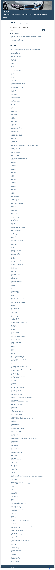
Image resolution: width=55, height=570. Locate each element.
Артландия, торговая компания (17, 240)
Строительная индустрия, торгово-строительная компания (22, 502)
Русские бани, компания (16, 459)
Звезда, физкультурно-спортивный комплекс (19, 318)
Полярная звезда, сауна (16, 431)
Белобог (12, 267)
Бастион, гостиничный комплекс (17, 264)
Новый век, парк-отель (15, 407)
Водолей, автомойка (15, 279)
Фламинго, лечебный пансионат (17, 530)
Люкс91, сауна (14, 360)
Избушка (13, 320)
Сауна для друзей (14, 462)
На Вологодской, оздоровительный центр (19, 388)
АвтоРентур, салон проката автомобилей (19, 158)
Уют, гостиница (14, 524)
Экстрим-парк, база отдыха (16, 553)
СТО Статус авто (14, 496)
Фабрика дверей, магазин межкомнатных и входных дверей (22, 526)
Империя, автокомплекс (15, 323)
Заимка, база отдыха (15, 313)
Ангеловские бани (14, 234)
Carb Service (13, 66)
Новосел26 (13, 405)
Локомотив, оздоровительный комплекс (18, 359)
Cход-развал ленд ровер (16, 70)
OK (49, 568)
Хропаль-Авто (14, 537)
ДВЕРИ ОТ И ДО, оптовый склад (17, 298)
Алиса (12, 226)
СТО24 (12, 497)
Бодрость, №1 (14, 271)
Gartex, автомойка (14, 81)
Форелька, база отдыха (15, 531)
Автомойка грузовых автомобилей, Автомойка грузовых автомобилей (24, 145)
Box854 (12, 63)
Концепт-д (13, 337)
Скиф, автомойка (14, 479)
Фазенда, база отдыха (15, 527)
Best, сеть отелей (14, 61)
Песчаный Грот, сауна (15, 422)
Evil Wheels (13, 76)
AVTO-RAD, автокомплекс (16, 56)
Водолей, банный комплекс (16, 281)
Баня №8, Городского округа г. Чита (18, 260)
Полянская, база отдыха (16, 429)
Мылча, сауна (14, 386)
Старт (12, 486)
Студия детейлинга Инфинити (17, 504)
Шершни (13, 541)
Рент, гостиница (14, 455)
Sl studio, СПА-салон (15, 105)
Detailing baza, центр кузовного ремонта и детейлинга (21, 71)
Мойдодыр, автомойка (15, 377)
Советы (31, 14)
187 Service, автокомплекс (16, 47)
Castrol (12, 67)
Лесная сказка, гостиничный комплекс (18, 347)
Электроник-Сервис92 (15, 555)
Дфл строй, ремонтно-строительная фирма (19, 309)
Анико (12, 237)
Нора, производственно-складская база (19, 408)
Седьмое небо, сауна (15, 473)
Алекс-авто (13, 223)
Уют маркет (13, 523)
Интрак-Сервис (14, 326)
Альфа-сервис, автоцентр (16, 230)
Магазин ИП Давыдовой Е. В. (16, 364)
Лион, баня (13, 353)
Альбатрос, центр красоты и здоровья (18, 227)
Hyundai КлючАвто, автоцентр (17, 87)
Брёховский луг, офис (15, 274)
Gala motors (13, 80)
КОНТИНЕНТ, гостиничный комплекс (18, 336)
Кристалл (13, 343)
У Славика (13, 516)
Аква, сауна (13, 219)
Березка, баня (14, 268)
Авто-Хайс (13, 115)
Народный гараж (14, 395)
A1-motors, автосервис (15, 53)
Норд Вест (13, 410)
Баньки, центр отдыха (15, 254)
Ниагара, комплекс (15, 400)
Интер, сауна (13, 325)
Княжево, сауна (14, 333)
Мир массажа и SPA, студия (16, 374)
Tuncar (12, 107)
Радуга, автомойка (14, 444)
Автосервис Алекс (14, 197)
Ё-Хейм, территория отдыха (16, 311)
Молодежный (13, 380)
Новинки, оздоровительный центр (17, 404)
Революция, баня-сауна (15, 448)
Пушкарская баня (14, 441)
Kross (12, 88)
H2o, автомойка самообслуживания (18, 83)
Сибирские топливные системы (17, 475)
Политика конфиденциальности (17, 428)
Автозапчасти (14, 122)
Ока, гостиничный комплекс (16, 414)
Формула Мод (14, 533)
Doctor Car (13, 74)
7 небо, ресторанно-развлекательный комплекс (20, 52)
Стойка (12, 499)
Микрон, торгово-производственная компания (20, 371)
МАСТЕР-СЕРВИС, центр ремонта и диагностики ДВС (21, 369)
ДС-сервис (13, 306)
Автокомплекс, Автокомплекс (16, 128)
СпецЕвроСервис (14, 485)
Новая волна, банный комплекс (17, 403)
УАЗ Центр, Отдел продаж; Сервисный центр (20, 520)
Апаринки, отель (14, 238)
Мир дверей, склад (15, 373)
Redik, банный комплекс (15, 101)
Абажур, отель (14, 111)
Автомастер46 (14, 139)
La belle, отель (14, 91)
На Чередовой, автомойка (16, 391)
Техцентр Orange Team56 (16, 507)
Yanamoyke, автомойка (15, 108)
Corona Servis (13, 69)
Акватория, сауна (14, 221)
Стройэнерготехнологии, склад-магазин (19, 503)
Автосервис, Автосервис (16, 200)
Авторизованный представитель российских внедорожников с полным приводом (26, 39)
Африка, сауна (14, 244)
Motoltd (12, 95)
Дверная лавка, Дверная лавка (17, 299)
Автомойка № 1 (14, 144)
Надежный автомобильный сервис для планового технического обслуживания (26, 36)
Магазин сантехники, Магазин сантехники (19, 366)
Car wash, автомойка (15, 64)
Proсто (12, 100)
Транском (13, 512)
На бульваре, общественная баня (17, 387)
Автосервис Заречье (15, 199)
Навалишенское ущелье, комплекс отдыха (19, 393)
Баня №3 (13, 257)
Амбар (12, 233)
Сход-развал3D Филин (15, 506)
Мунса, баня (13, 383)
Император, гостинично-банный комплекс (19, 322)
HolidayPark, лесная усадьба (16, 84)
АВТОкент (13, 125)
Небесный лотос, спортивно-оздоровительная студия (21, 397)
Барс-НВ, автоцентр (15, 262)
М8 (11, 363)
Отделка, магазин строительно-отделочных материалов (22, 418)
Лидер (12, 349)
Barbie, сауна (13, 59)
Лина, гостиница (14, 352)
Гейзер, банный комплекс (16, 289)
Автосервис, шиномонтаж (16, 202)
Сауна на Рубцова (14, 463)
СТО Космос (13, 495)
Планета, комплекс (15, 424)
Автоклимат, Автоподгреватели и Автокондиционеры (21, 127)
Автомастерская (14, 141)
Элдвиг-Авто (13, 554)
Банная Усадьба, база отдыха (17, 251)
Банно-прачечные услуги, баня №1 (18, 253)
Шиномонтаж (13, 544)
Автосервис (13, 159)
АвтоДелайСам (14, 121)
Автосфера (13, 204)
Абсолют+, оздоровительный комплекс (18, 112)
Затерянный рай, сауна (15, 316)
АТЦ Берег (13, 243)
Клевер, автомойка (15, 332)
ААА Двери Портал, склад (16, 110)
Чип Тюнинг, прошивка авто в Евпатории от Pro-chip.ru (21, 540)
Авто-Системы (14, 114)
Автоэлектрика (44, 14)
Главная (4, 14)
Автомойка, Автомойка (15, 146)
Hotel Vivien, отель (14, 86)
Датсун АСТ (13, 295)
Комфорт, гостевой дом (15, 335)
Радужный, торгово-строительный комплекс (19, 446)
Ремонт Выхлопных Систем (16, 452)
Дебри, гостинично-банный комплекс (18, 302)
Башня (12, 265)
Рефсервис (13, 458)
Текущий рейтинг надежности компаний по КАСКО (21, 41)
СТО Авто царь (14, 492)
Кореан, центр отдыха (15, 339)
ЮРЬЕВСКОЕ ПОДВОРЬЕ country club (18, 558)
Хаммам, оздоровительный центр (17, 534)
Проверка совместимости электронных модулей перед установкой (24, 432)
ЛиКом (12, 350)
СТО (12, 487)
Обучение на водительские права (17, 40)
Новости (8, 14)
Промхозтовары (14, 434)
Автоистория (13, 124)
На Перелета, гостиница (16, 390)
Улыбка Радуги (14, 521)
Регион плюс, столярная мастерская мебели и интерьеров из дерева (24, 449)
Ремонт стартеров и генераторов (17, 453)
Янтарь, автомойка (15, 561)
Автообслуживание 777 (15, 155)
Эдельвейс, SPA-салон (15, 547)
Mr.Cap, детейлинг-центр (16, 97)
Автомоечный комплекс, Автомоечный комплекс (20, 142)
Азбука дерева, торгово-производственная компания (21, 214)
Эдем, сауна (13, 551)
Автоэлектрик (14, 209)
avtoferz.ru (6, 11)
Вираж (12, 277)
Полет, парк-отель (14, 427)
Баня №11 (13, 255)
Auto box (12, 54)
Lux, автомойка (14, 94)
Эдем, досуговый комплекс (16, 550)
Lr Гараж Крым (14, 93)
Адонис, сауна (14, 213)
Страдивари (13, 500)
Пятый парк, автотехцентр (16, 442)
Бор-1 (12, 272)
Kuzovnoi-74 (13, 90)
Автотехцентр (14, 207)
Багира (12, 247)
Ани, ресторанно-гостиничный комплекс (19, 236)
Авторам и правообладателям (17, 156)
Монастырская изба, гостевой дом (17, 381)
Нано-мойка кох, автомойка (16, 394)
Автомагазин (13, 138)
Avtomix (12, 57)
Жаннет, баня (14, 312)
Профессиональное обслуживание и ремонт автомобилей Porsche (24, 436)
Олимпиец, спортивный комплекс (17, 415)
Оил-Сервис (13, 412)
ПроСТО (13, 435)
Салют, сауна (14, 461)
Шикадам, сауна (14, 543)
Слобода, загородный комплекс (17, 482)
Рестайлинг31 (14, 456)
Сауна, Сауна (14, 466)
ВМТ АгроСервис (14, 278)
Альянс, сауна (14, 231)
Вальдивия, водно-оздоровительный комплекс (20, 275)
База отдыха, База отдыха (16, 250)
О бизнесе (5, 17)
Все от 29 (13, 285)
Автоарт (13, 118)
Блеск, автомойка (14, 270)
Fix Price (12, 77)
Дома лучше (13, 303)
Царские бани (14, 538)
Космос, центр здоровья (16, 340)
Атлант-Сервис (14, 241)
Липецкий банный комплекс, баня (17, 354)
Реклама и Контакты (15, 451)
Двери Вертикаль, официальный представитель (20, 296)
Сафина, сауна (14, 470)
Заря (12, 315)
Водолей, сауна (14, 282)
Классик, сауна (14, 330)
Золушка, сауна (14, 319)
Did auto (12, 73)
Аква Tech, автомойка (15, 217)
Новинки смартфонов (37, 14)
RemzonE (13, 104)
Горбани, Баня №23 (15, 291)
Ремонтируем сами (25, 14)
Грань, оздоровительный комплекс (18, 294)
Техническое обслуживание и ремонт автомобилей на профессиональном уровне (27, 37)
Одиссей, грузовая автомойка (17, 411)
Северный (13, 472)
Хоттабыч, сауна (14, 536)
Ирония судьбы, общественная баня (18, 328)
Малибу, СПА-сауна (15, 367)
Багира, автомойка (15, 248)
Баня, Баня (13, 261)
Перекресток (13, 421)
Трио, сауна (13, 513)
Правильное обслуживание (16, 14)
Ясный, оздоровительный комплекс (18, 562)
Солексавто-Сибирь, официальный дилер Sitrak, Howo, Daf (22, 483)
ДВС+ (12, 301)
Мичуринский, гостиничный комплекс (18, 376)
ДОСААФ (13, 305)
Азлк (12, 216)
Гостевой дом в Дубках (15, 292)
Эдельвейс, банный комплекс (17, 548)
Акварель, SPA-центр (15, 220)
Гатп (12, 288)
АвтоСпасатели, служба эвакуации (18, 203)
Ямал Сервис (13, 560)
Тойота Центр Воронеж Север (17, 509)
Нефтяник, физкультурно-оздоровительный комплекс (21, 398)
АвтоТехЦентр (14, 206)
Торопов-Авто (14, 510)
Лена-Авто (13, 346)
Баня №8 (13, 258)
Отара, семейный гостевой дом (17, 417)
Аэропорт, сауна (14, 245)
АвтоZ (12, 117)
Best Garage (13, 60)
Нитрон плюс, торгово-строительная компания (20, 401)
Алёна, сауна (13, 224)
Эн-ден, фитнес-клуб (15, 557)
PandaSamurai (13, 98)
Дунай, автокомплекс (15, 308)
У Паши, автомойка (15, 514)
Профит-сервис (14, 439)
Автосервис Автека (15, 196)
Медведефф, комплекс (15, 370)
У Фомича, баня (14, 517)
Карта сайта (13, 329)
